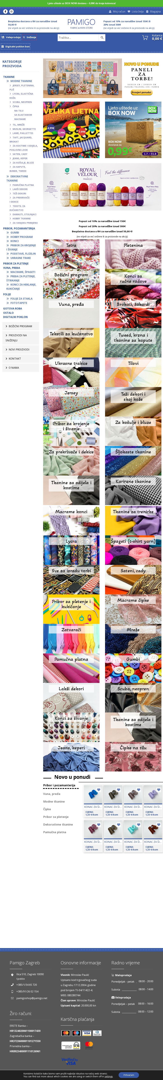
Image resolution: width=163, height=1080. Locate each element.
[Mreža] (133, 638)
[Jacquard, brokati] (133, 313)
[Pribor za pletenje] (71, 609)
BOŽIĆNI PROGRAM (20, 326)
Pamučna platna (23, 184)
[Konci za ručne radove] (133, 283)
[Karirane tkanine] (133, 490)
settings (109, 1076)
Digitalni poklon (15, 317)
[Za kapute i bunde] (133, 343)
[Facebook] (5, 11)
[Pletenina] (133, 254)
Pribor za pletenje (15, 263)
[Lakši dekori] (71, 697)
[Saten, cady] (133, 579)
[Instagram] (11, 11)
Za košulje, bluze (23, 162)
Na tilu (18, 110)
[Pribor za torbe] (71, 579)
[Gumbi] (133, 668)
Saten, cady (20, 154)
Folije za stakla (21, 298)
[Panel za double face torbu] (102, 78)
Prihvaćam (128, 1074)
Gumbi (15, 232)
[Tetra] (71, 254)
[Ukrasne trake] (71, 372)
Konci (15, 241)
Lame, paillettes (23, 133)
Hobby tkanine (22, 218)
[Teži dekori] (133, 402)
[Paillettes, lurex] (133, 461)
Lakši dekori (20, 189)
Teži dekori (19, 193)
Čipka (16, 106)
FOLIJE (7, 294)
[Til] (133, 372)
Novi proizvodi (19, 349)
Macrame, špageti (23, 272)
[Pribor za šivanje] (71, 431)
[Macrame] (71, 520)
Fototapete (19, 303)
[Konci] (71, 727)
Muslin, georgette (24, 128)
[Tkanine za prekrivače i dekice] (71, 461)
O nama (14, 367)
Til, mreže (19, 124)
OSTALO (8, 313)
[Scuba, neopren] (133, 697)
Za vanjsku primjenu (25, 222)
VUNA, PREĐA (11, 268)
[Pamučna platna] (71, 668)
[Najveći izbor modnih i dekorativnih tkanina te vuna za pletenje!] (81, 24)
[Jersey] (71, 402)
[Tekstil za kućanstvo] (71, 343)
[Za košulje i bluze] (133, 431)
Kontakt (15, 358)
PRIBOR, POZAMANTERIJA (19, 228)
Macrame (20, 119)
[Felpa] (133, 520)
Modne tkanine (21, 81)
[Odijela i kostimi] (71, 490)
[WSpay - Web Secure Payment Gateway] (72, 1047)
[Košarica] (145, 37)
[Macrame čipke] (133, 609)
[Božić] (71, 283)
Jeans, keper (20, 158)
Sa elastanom (23, 114)
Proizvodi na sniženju (16, 338)
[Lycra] (71, 550)
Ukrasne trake (21, 258)
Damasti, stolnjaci (24, 214)
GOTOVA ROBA (12, 308)
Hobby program (22, 237)
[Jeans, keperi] (71, 756)
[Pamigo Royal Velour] (102, 187)
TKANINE (8, 77)
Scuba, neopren (22, 102)
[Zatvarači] (71, 638)
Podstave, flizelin (23, 253)
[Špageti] (133, 550)
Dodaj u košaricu (98, 803)
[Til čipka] (133, 756)
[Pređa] (71, 313)
